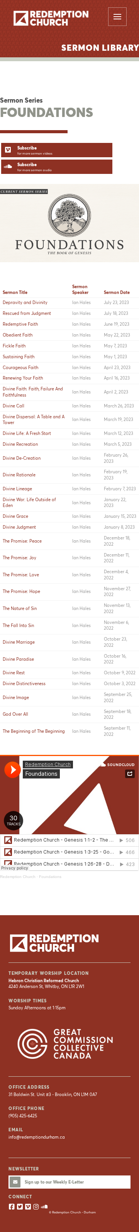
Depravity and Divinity (25, 302)
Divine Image (16, 697)
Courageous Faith (20, 367)
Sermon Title (15, 292)
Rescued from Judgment (27, 313)
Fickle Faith (14, 346)
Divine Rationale (19, 475)
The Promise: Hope (21, 591)
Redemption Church (18, 877)
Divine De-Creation (22, 458)
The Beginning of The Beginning (34, 731)
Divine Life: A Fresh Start (27, 433)
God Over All (15, 714)
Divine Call (13, 406)
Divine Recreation (20, 444)
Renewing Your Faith (23, 378)
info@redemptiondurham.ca (36, 1137)
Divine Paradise (18, 659)
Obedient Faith (17, 335)
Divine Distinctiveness (24, 683)
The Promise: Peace (22, 541)
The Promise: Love (21, 574)
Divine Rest (14, 672)
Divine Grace (15, 516)
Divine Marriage (19, 642)
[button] (117, 16)
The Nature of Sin (20, 608)
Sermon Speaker (80, 289)
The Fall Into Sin (18, 625)
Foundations (50, 877)
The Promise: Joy (19, 557)
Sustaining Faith (18, 356)
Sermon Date (117, 292)
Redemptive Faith (20, 324)
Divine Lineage (17, 488)
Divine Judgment (19, 527)
